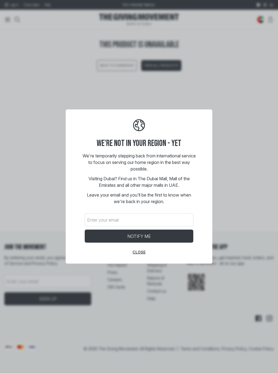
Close (139, 252)
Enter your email (103, 220)
